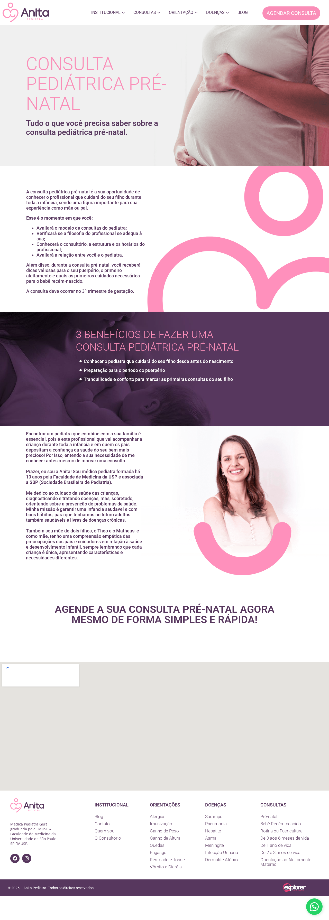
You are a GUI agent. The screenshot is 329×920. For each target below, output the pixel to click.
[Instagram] (26, 858)
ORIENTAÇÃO (181, 12)
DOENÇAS (215, 12)
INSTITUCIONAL (106, 12)
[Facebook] (15, 858)
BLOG (242, 12)
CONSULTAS (144, 12)
